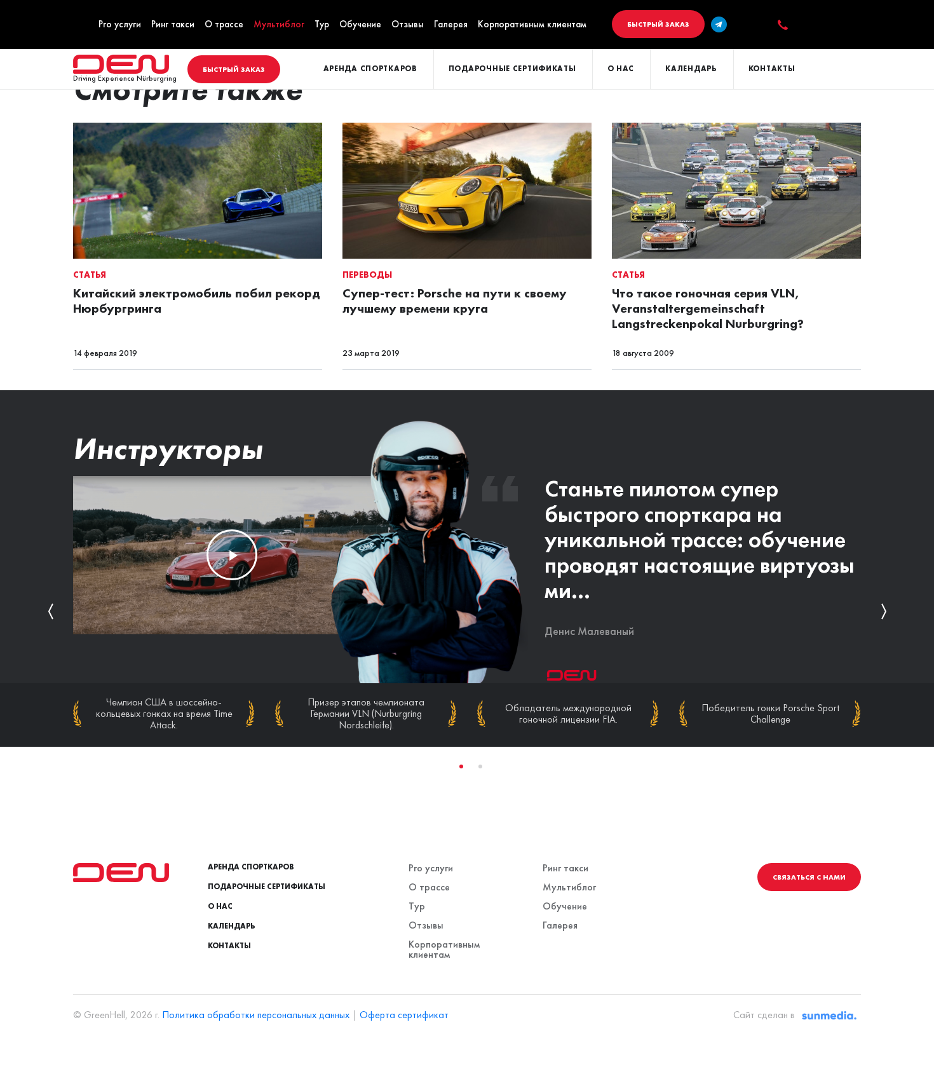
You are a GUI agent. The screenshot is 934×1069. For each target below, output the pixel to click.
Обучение (360, 24)
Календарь (691, 69)
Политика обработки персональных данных (255, 1014)
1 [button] (461, 766)
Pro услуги (119, 24)
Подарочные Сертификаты (512, 69)
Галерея (451, 24)
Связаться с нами (809, 877)
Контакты (771, 69)
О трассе (224, 24)
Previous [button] (50, 611)
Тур (322, 24)
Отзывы (407, 24)
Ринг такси (172, 24)
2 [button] (480, 766)
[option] (467, 611)
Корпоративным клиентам (532, 24)
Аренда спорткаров (370, 69)
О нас (621, 69)
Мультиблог (279, 24)
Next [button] (883, 611)
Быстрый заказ (658, 24)
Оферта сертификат (404, 1014)
